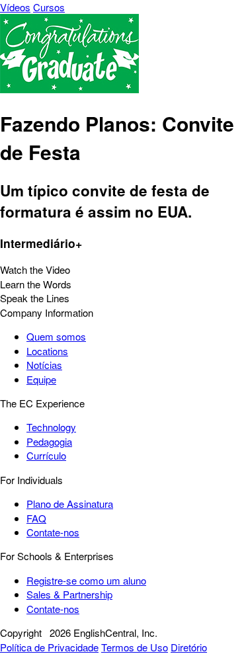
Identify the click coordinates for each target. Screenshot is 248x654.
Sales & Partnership (69, 594)
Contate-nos (52, 532)
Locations (47, 351)
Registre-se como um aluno (86, 580)
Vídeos (15, 7)
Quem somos (56, 336)
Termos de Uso (134, 647)
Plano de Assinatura (69, 504)
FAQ (36, 518)
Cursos (49, 7)
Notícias (44, 365)
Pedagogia (49, 441)
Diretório (189, 647)
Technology (51, 427)
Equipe (41, 379)
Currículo (46, 455)
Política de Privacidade (49, 647)
